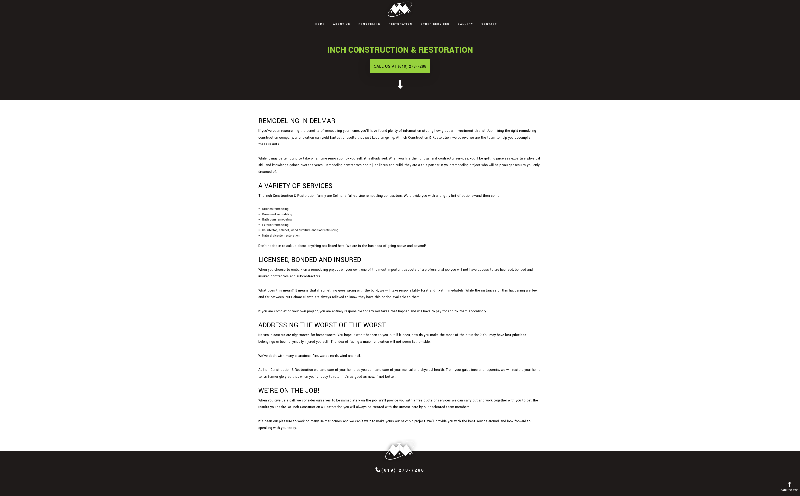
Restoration (400, 23)
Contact (489, 23)
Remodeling (369, 23)
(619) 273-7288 (403, 470)
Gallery (465, 23)
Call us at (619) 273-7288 (400, 66)
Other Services (435, 23)
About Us (341, 23)
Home (320, 23)
